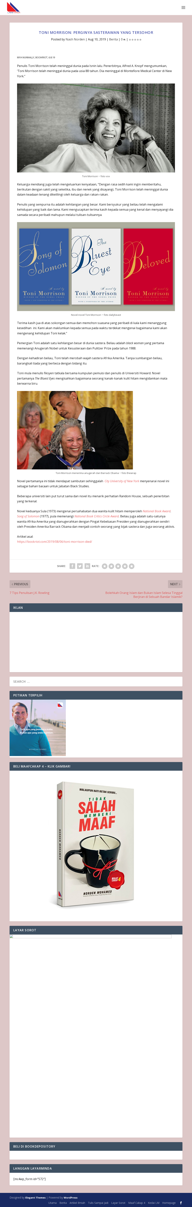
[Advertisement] (96, 642)
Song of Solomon (28, 516)
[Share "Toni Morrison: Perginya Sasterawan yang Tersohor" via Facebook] (72, 566)
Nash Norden (75, 39)
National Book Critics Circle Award (96, 516)
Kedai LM (153, 1203)
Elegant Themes (35, 1197)
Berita (113, 39)
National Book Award (156, 511)
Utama (52, 1203)
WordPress (70, 1197)
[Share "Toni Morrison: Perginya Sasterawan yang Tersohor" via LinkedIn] (87, 566)
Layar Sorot (118, 1203)
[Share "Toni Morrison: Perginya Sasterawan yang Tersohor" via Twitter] (80, 566)
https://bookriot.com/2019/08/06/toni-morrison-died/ (54, 542)
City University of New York (122, 481)
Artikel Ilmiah (77, 1203)
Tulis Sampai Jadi (98, 1203)
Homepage (169, 1203)
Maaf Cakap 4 (136, 1203)
